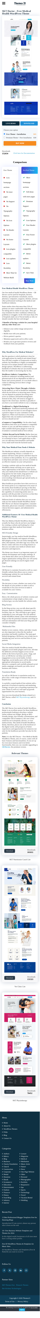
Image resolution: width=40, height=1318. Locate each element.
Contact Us (8, 1138)
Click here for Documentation (24, 153)
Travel (23, 1195)
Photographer (26, 1180)
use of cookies (34, 1307)
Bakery (6, 1156)
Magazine (24, 1156)
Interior (6, 1203)
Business (7, 1161)
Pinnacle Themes (22, 1285)
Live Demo (11, 123)
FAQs (6, 1132)
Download (29, 123)
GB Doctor (6, 747)
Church (6, 1167)
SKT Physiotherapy (23, 697)
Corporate (7, 1172)
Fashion (6, 1190)
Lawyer (23, 1154)
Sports (23, 1190)
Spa (22, 1187)
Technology (25, 1192)
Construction (8, 1169)
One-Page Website (27, 1172)
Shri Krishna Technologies (11, 1288)
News (23, 1169)
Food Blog (7, 1198)
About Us (7, 1126)
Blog (5, 1135)
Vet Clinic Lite (19, 987)
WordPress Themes (10, 1129)
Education (7, 1185)
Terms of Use (10, 1301)
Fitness (6, 1195)
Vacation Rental (26, 1198)
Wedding (24, 1200)
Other (23, 1174)
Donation (7, 1177)
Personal (24, 1177)
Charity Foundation (11, 1164)
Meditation (25, 1161)
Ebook (6, 1180)
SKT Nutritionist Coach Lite (20, 859)
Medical (24, 1159)
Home (6, 1123)
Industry (7, 1200)
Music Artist (25, 1164)
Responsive (25, 1185)
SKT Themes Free (8, 1285)
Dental (6, 1174)
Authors (6, 1154)
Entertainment (9, 1187)
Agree (22, 1309)
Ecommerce (8, 1182)
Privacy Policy (23, 1301)
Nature (23, 1167)
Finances (7, 1192)
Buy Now (29, 281)
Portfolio (24, 1182)
